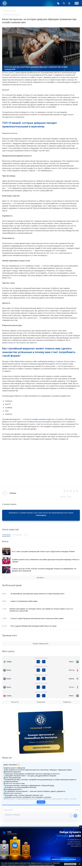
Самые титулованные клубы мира (23, 601)
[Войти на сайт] (69, 3)
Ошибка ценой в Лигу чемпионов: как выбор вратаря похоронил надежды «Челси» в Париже (45, 560)
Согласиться (70, 864)
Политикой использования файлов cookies (42, 865)
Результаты (67, 702)
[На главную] (4, 3)
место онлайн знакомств (37, 419)
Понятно (41, 802)
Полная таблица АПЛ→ (41, 644)
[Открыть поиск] (64, 3)
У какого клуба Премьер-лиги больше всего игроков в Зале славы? (37, 618)
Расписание (41, 702)
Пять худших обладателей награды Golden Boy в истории (33, 626)
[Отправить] (75, 816)
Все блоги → (41, 578)
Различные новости (11, 14)
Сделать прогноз (42, 747)
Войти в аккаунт (41, 518)
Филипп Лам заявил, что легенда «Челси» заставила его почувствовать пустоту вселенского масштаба (41, 610)
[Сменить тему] (58, 3)
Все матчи (14, 702)
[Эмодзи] (71, 815)
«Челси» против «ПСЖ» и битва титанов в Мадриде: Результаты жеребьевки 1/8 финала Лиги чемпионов (44, 569)
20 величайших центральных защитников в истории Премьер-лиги (37, 594)
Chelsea (12, 493)
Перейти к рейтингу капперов (65, 859)
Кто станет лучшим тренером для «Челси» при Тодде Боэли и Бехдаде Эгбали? (43, 551)
